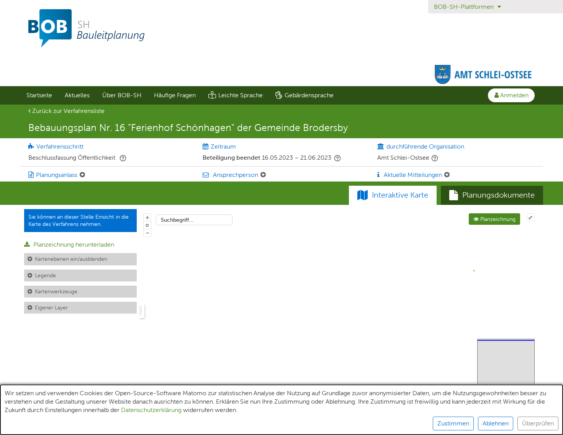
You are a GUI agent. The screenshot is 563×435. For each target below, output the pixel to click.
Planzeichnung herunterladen (73, 244)
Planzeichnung (497, 219)
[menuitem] (39, 95)
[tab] (492, 195)
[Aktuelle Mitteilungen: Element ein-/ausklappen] (447, 175)
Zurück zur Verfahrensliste (68, 111)
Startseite (39, 95)
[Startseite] (281, 28)
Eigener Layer (51, 307)
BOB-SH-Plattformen (464, 6)
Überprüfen (538, 423)
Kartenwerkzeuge (56, 291)
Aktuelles (77, 95)
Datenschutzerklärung (151, 410)
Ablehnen (496, 423)
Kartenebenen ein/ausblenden (71, 259)
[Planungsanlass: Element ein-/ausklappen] (82, 175)
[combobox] (194, 219)
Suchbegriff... (177, 220)
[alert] (281, 409)
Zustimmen (453, 423)
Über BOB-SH (121, 95)
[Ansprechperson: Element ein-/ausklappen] (263, 175)
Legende (45, 275)
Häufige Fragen (175, 95)
